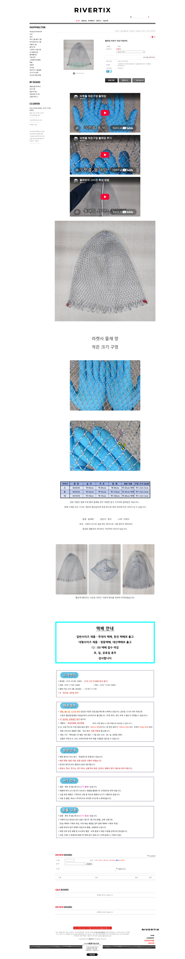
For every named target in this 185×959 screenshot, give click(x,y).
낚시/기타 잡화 (34, 73)
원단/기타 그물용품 (35, 70)
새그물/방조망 (34, 52)
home (117, 31)
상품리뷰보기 (34, 97)
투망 (31, 37)
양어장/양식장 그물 (35, 42)
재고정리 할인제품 (35, 75)
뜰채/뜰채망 (33, 55)
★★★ (106, 860)
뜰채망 (132, 31)
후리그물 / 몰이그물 (35, 39)
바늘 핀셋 (32, 57)
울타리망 (32, 47)
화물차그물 (33, 44)
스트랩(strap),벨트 (35, 60)
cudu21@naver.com (104, 936)
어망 (31, 34)
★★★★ (113, 860)
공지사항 (32, 89)
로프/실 (32, 67)
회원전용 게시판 (35, 94)
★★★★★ (121, 860)
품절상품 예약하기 (35, 86)
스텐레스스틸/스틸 (35, 50)
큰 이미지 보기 (79, 73)
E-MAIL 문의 (33, 125)
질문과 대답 (33, 91)
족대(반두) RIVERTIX (36, 32)
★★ (100, 860)
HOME (152, 935)
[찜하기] (138, 79)
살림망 (32, 65)
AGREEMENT (150, 938)
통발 (31, 62)
